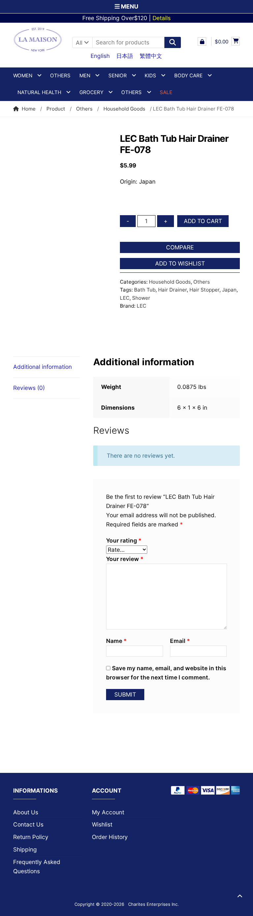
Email (180, 640)
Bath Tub (144, 290)
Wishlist (102, 824)
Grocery (91, 92)
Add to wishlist (180, 263)
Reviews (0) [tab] (29, 387)
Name (116, 640)
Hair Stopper (204, 290)
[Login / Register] (202, 41)
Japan (229, 290)
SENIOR (117, 75)
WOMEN (22, 75)
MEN (84, 75)
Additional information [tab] (42, 366)
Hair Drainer (172, 290)
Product (55, 109)
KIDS (150, 75)
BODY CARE (188, 75)
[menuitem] (100, 56)
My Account (108, 812)
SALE (166, 92)
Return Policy (30, 836)
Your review (124, 558)
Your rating (123, 540)
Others (60, 75)
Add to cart (203, 220)
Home (29, 109)
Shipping (25, 849)
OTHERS (131, 92)
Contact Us (28, 824)
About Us (25, 812)
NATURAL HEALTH (39, 92)
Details (162, 17)
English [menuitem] (100, 55)
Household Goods (124, 109)
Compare (180, 247)
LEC (124, 298)
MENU (129, 6)
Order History (110, 836)
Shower (141, 298)
